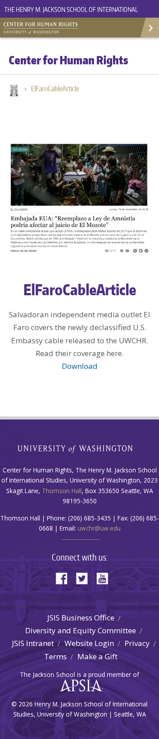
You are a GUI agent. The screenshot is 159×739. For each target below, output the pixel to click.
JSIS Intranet (33, 643)
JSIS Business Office (80, 618)
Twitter (85, 577)
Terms (55, 656)
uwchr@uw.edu (99, 528)
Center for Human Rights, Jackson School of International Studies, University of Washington (44, 26)
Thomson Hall (62, 490)
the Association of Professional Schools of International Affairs (79, 686)
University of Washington (80, 448)
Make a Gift (97, 656)
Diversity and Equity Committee (80, 630)
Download (80, 366)
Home (13, 91)
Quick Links (149, 27)
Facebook (65, 577)
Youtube (105, 577)
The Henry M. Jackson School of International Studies (71, 15)
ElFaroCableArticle (55, 88)
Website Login (89, 643)
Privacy (137, 643)
